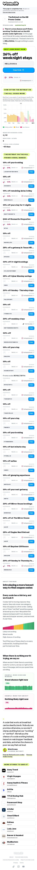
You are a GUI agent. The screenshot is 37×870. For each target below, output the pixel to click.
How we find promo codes (11, 860)
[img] (18, 114)
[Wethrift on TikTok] (13, 866)
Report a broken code (27, 860)
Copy (31, 172)
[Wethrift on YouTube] (23, 866)
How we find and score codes (13, 755)
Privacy (15, 862)
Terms (22, 862)
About (11, 857)
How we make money (9, 12)
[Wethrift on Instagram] (18, 866)
